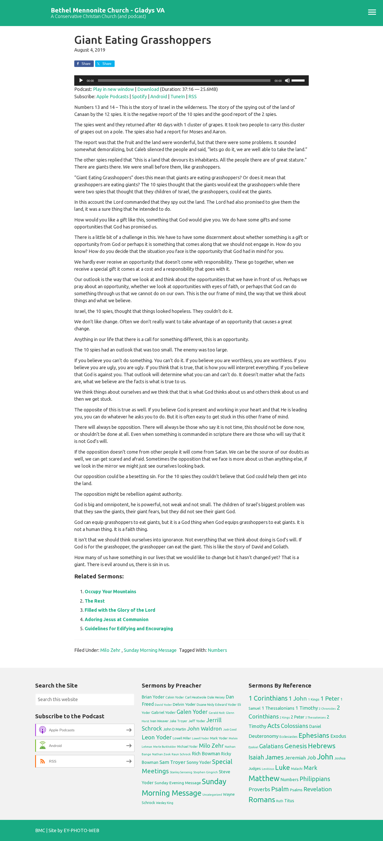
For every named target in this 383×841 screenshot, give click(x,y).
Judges (255, 768)
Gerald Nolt (217, 712)
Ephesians (314, 735)
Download (148, 89)
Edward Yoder (226, 704)
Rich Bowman (206, 753)
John (325, 756)
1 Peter (329, 698)
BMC (40, 830)
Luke (282, 767)
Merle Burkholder (164, 746)
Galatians (271, 746)
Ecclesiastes (289, 736)
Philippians (315, 778)
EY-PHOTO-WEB (81, 830)
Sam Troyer (172, 762)
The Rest (95, 600)
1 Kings (313, 699)
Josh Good (230, 729)
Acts (273, 725)
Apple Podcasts (112, 96)
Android (158, 96)
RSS (192, 96)
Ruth (279, 801)
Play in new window (113, 89)
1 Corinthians (268, 698)
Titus (289, 800)
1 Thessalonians (278, 708)
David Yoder (163, 704)
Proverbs (259, 789)
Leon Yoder (157, 737)
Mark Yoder (219, 738)
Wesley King (164, 803)
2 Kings (285, 717)
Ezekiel (253, 747)
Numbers (217, 650)
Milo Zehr (110, 650)
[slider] (299, 80)
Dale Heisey (216, 697)
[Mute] (287, 80)
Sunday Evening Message (178, 783)
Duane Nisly (205, 704)
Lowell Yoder (200, 738)
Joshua (339, 758)
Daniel (315, 726)
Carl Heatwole (195, 697)
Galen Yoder (192, 712)
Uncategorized (212, 794)
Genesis (296, 746)
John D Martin (174, 729)
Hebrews (322, 746)
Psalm (280, 789)
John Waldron (204, 729)
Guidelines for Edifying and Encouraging (129, 628)
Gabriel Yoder (163, 712)
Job (311, 757)
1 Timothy (306, 708)
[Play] (81, 80)
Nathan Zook (161, 754)
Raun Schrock (181, 754)
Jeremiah (295, 757)
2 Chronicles (327, 708)
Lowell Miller (182, 738)
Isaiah (256, 757)
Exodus (338, 736)
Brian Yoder (153, 697)
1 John (298, 698)
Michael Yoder (187, 746)
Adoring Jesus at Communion (117, 619)
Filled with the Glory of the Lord (120, 610)
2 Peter (297, 717)
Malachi (296, 768)
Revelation (318, 789)
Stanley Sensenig (181, 772)
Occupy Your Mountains (110, 591)
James (274, 757)
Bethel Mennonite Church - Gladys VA (108, 10)
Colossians (294, 726)
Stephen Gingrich (205, 772)
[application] (191, 80)
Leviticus (268, 768)
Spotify (139, 96)
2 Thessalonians (315, 717)
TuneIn (177, 96)
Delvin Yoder (184, 704)
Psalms (296, 790)
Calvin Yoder (174, 697)
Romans (262, 799)
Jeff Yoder (196, 721)
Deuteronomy (264, 736)
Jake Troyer (178, 721)
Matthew (264, 778)
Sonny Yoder (199, 762)
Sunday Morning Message (150, 650)
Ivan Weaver (159, 721)
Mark (310, 767)
